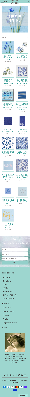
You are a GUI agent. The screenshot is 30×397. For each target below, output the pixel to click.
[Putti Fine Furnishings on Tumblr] (16, 375)
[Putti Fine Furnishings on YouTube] (10, 375)
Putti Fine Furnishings (15, 1)
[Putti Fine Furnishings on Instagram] (19, 375)
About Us (5, 319)
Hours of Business (7, 308)
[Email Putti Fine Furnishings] (25, 375)
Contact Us (6, 315)
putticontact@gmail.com (9, 298)
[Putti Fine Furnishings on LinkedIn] (22, 375)
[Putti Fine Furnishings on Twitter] (5, 375)
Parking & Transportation (9, 311)
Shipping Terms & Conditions (10, 323)
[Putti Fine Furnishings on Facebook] (8, 375)
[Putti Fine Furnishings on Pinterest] (13, 375)
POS (19, 380)
